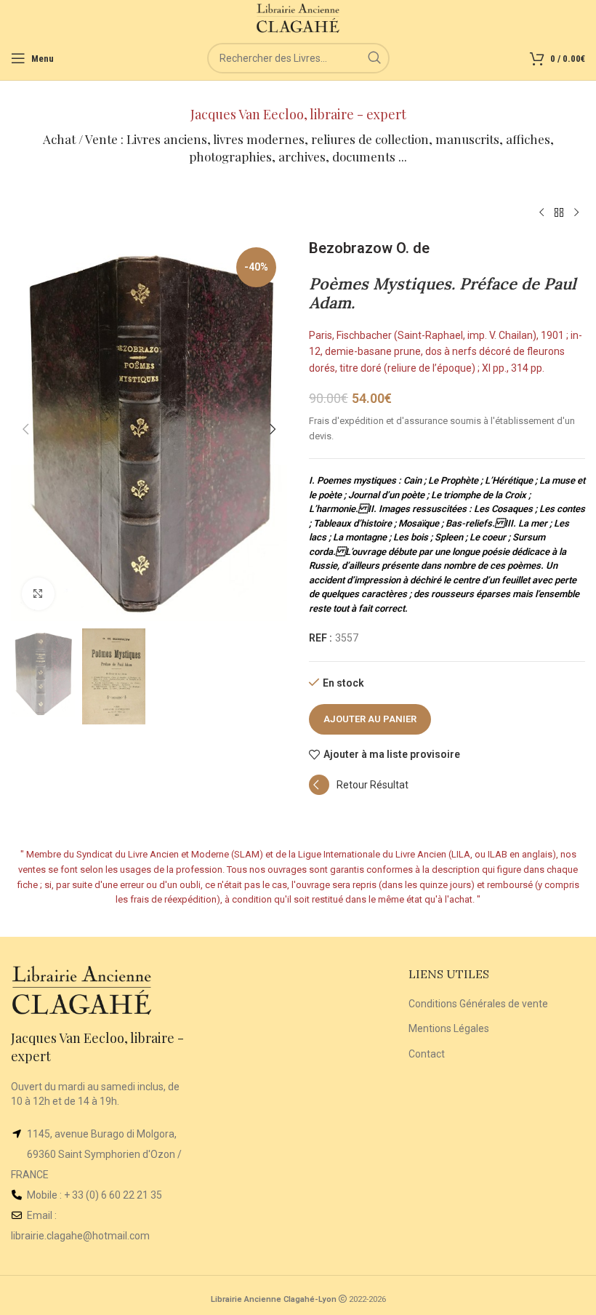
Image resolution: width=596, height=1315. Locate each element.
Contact (426, 1054)
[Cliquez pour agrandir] (38, 593)
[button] (25, 429)
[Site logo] (298, 17)
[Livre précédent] (541, 213)
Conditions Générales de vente (478, 1004)
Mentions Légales (448, 1028)
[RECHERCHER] (374, 58)
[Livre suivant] (576, 213)
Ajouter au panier (369, 719)
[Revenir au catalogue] (559, 213)
